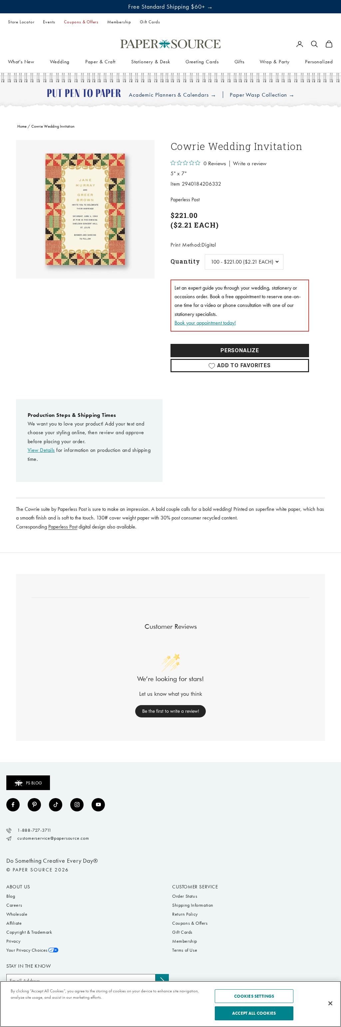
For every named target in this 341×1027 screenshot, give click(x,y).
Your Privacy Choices (27, 950)
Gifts (239, 62)
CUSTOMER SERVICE (195, 887)
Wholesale (16, 914)
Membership (119, 21)
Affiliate (14, 923)
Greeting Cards (202, 62)
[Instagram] (77, 804)
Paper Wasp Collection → (262, 95)
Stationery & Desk (150, 62)
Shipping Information (192, 905)
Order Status (184, 896)
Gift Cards (150, 21)
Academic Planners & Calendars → (172, 95)
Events (49, 21)
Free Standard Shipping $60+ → (170, 6)
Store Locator (21, 21)
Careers (14, 905)
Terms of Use (184, 950)
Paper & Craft (100, 62)
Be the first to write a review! (170, 711)
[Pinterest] (34, 804)
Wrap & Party (275, 62)
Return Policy (185, 914)
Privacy (13, 941)
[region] (85, 209)
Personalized (319, 62)
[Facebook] (13, 804)
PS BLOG (34, 782)
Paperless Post (184, 199)
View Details (41, 450)
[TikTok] (55, 804)
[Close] (330, 1003)
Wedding (60, 62)
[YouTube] (98, 804)
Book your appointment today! (205, 323)
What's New (21, 62)
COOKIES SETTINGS (254, 996)
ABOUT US (18, 887)
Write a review (249, 164)
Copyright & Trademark (29, 932)
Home (22, 126)
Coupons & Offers (81, 21)
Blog (10, 896)
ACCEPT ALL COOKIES (254, 1013)
